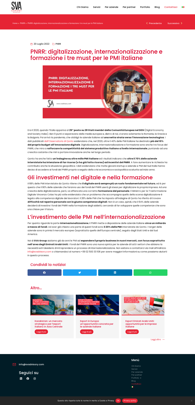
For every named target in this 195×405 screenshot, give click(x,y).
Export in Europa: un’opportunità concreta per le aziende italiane (96, 323)
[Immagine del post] (52, 305)
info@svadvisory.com (39, 251)
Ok (118, 400)
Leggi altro (156, 339)
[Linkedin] (21, 378)
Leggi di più (41, 331)
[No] (191, 400)
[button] (45, 272)
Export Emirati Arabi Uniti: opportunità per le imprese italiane (141, 323)
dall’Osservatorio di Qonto (59, 141)
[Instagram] (34, 378)
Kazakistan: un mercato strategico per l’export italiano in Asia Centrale (48, 323)
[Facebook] (28, 378)
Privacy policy (130, 400)
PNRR (58, 43)
